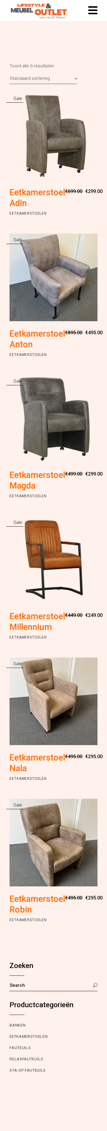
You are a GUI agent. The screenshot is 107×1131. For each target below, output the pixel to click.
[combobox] (43, 78)
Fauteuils (20, 1048)
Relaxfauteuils (26, 1059)
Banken (18, 1025)
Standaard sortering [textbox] (30, 78)
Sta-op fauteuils (27, 1070)
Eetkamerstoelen (28, 213)
